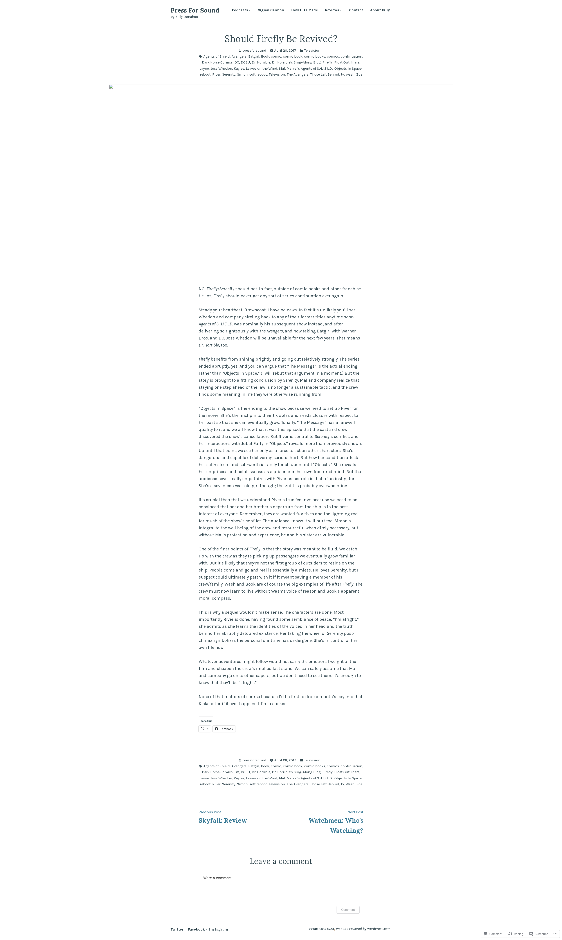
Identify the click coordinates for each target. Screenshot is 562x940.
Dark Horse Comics (217, 62)
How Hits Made (304, 10)
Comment (348, 909)
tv (342, 74)
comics (333, 56)
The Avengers (297, 74)
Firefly (327, 62)
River (216, 74)
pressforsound (254, 50)
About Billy (380, 10)
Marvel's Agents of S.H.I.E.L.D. (310, 68)
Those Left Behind (324, 74)
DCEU (245, 62)
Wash (350, 74)
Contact (356, 10)
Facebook (196, 929)
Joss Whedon (221, 68)
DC (236, 62)
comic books (314, 56)
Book (265, 56)
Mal (282, 68)
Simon (242, 74)
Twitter (177, 929)
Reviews (332, 10)
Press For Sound (195, 10)
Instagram (218, 929)
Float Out (341, 62)
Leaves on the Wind (261, 68)
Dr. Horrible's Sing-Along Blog (296, 62)
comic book (292, 56)
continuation (351, 56)
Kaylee (239, 68)
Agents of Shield (216, 56)
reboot (205, 74)
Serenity (228, 74)
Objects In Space (348, 68)
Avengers (239, 56)
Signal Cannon (271, 10)
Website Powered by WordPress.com (363, 929)
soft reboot (258, 74)
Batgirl (253, 56)
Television (312, 50)
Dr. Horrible (261, 62)
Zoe (359, 74)
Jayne (204, 68)
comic (276, 56)
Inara (355, 62)
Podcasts (240, 10)
